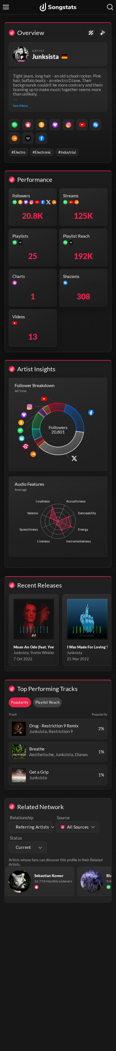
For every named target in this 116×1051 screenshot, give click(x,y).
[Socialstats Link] (91, 32)
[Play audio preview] (19, 729)
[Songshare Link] (102, 32)
